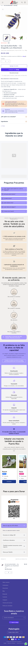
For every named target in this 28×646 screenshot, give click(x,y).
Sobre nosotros (6, 582)
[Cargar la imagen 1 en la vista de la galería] (6, 37)
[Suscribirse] (23, 617)
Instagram (5, 599)
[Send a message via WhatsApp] (25, 643)
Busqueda (5, 594)
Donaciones (5, 588)
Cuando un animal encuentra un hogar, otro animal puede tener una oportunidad (14, 361)
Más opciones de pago (14, 72)
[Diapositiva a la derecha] (26, 38)
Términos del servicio (7, 602)
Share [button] (3, 125)
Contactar (9, 481)
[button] (2, 2)
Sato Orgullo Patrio (13, 641)
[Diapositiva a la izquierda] (1, 38)
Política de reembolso (7, 605)
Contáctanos (5, 585)
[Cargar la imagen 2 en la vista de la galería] (14, 37)
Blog (4, 591)
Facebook (5, 596)
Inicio (2, 5)
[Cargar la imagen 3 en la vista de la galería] (21, 37)
